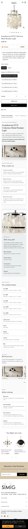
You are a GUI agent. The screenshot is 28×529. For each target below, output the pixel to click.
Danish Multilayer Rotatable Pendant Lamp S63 (20, 450)
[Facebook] (4, 516)
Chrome (4, 67)
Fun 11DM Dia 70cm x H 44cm (9, 87)
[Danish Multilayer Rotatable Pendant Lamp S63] (21, 442)
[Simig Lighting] (14, 2)
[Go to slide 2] (25, 382)
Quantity (3, 96)
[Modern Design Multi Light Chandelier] (7, 442)
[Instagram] (7, 516)
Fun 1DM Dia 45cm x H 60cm (9, 79)
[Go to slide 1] (24, 382)
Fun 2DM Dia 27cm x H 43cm (9, 75)
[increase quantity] (25, 96)
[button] (25, 2)
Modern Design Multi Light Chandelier (6, 450)
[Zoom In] (23, 27)
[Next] (16, 457)
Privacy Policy (21, 522)
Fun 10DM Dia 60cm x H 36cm (9, 91)
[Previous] (11, 457)
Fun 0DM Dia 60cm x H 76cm (9, 83)
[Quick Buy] (7, 446)
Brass (9, 67)
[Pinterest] (1, 516)
